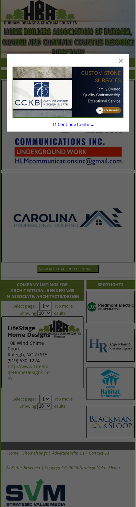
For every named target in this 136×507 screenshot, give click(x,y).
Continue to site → (73, 124)
